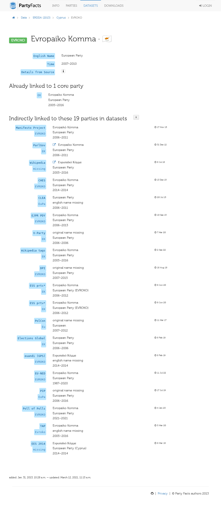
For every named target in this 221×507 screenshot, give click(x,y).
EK (39, 95)
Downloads (113, 6)
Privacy (163, 493)
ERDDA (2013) (42, 17)
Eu (43, 326)
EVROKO (40, 133)
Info (55, 6)
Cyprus (61, 17)
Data (24, 17)
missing (39, 168)
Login (207, 6)
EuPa (41, 204)
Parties (71, 6)
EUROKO (40, 379)
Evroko (40, 432)
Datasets (91, 6)
